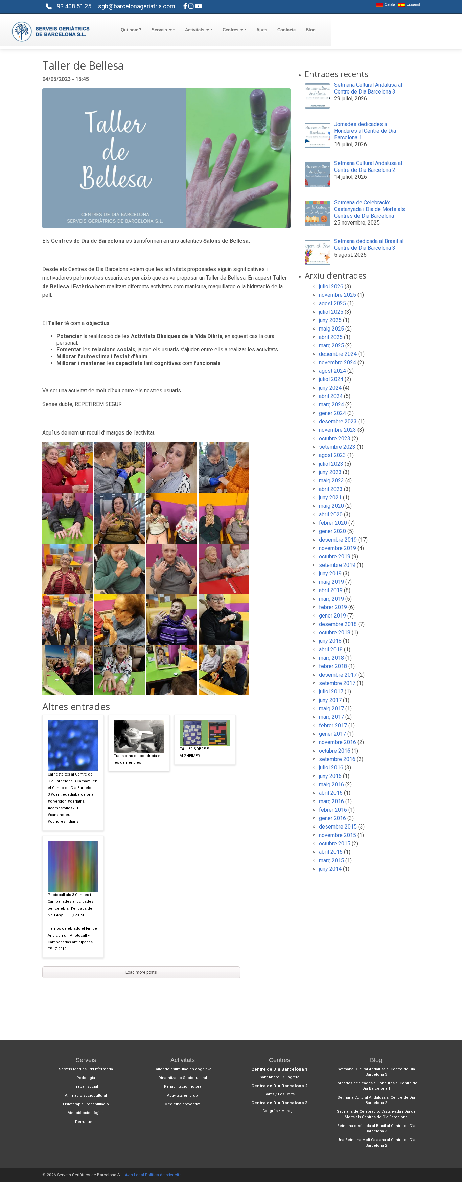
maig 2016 (331, 784)
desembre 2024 (338, 354)
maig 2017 (331, 708)
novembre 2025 (337, 295)
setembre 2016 (337, 759)
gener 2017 (332, 734)
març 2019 (331, 599)
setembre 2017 (337, 683)
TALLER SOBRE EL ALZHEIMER (195, 752)
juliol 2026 (331, 286)
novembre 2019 (337, 548)
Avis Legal (134, 1175)
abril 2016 (331, 793)
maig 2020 (331, 506)
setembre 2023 (337, 447)
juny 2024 (330, 388)
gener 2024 (332, 413)
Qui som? (131, 29)
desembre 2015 (338, 826)
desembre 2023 (338, 421)
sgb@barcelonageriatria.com (136, 6)
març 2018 (331, 658)
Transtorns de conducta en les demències (138, 759)
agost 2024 (332, 371)
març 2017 (331, 717)
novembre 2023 (337, 430)
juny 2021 (330, 497)
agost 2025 (332, 303)
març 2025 (331, 345)
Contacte (286, 29)
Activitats (195, 29)
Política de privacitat (164, 1175)
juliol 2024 (331, 379)
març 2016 (331, 801)
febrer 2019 (333, 607)
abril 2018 (331, 649)
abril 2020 (331, 514)
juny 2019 (330, 573)
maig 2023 (331, 480)
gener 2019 (332, 615)
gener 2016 (332, 818)
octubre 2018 (334, 632)
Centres (231, 29)
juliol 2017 (331, 691)
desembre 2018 (338, 624)
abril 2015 (331, 852)
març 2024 (331, 404)
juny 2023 (330, 472)
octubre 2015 (334, 843)
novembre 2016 (337, 742)
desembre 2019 (338, 539)
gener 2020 (332, 531)
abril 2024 (331, 396)
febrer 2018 (333, 666)
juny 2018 (330, 641)
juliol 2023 (331, 464)
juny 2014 (330, 869)
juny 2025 (330, 320)
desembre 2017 (338, 675)
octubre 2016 (334, 750)
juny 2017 (330, 700)
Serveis (160, 29)
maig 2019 (331, 582)
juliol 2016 (331, 767)
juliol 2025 (331, 312)
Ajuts (261, 29)
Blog (311, 29)
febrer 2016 (333, 810)
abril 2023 (331, 489)
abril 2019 (331, 590)
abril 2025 (331, 337)
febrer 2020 (333, 523)
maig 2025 (331, 328)
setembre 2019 (337, 565)
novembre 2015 (337, 835)
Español (412, 4)
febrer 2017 (333, 725)
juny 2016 (330, 776)
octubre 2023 (334, 438)
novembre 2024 (337, 362)
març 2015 (331, 860)
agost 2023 (332, 455)
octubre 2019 (334, 556)
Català (389, 4)
